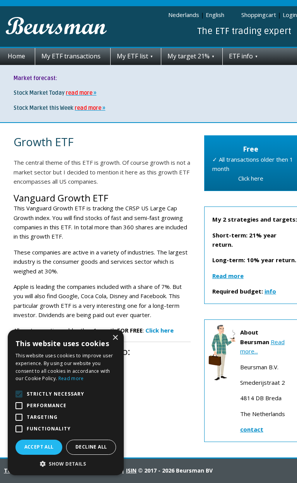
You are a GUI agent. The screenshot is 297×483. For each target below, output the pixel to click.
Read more (71, 378)
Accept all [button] (39, 447)
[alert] (66, 402)
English (215, 15)
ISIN (131, 470)
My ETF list (132, 56)
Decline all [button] (91, 447)
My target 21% (188, 56)
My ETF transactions (71, 56)
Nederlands (183, 15)
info (270, 291)
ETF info (241, 56)
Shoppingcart (258, 15)
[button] (65, 464)
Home (16, 56)
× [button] (115, 338)
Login (290, 15)
